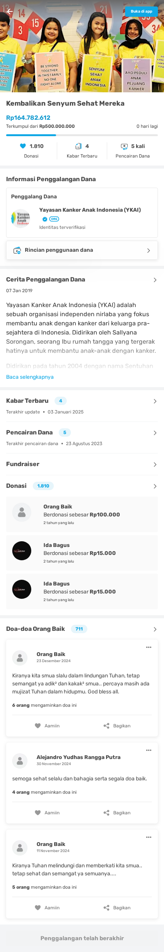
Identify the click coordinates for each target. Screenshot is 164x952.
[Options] (149, 647)
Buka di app (141, 11)
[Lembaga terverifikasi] (53, 219)
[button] (82, 687)
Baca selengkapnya (30, 377)
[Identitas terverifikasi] (43, 219)
